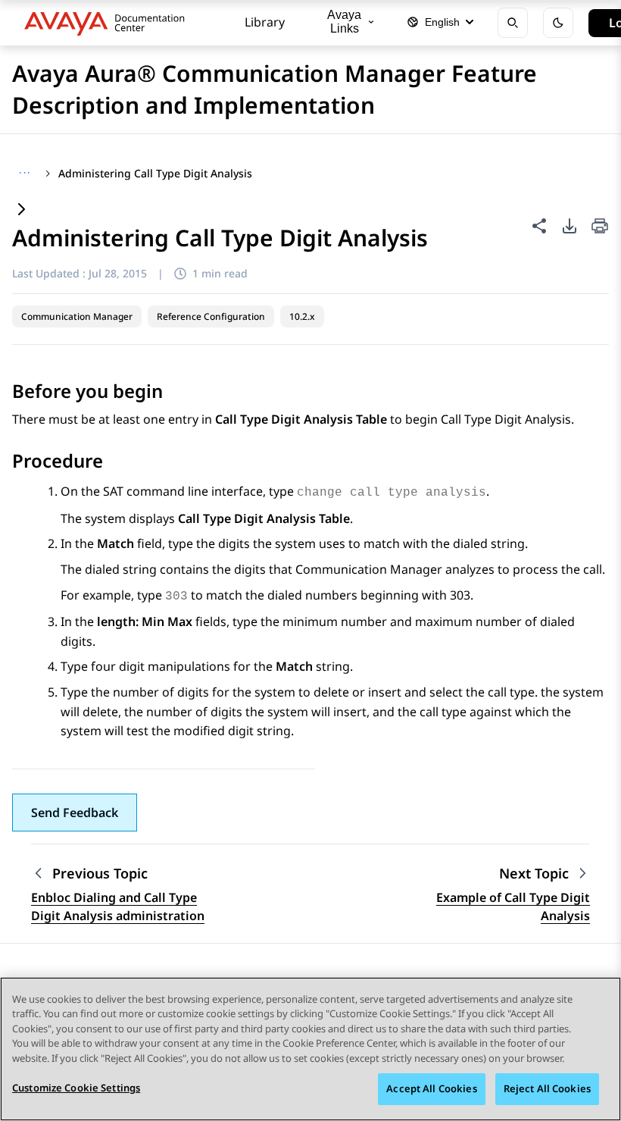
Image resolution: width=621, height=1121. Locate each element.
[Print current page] (600, 227)
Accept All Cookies (431, 1088)
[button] (74, 812)
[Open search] (513, 23)
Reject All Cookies (547, 1088)
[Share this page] (539, 226)
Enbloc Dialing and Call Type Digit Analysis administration (117, 906)
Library (265, 22)
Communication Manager (77, 316)
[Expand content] (21, 210)
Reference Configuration (211, 316)
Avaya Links (344, 21)
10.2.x (302, 316)
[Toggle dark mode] (558, 23)
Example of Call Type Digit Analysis (513, 906)
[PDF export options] (569, 226)
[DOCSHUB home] (108, 23)
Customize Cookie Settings (76, 1087)
